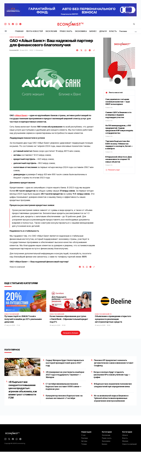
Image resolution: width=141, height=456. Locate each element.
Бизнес (104, 444)
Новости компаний (17, 37)
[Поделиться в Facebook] (77, 50)
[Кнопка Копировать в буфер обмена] (93, 50)
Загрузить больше (70, 333)
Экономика (106, 441)
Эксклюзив (106, 435)
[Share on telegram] (89, 50)
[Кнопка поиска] (134, 24)
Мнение (125, 441)
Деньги (125, 435)
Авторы (84, 441)
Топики (84, 444)
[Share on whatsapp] (85, 50)
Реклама (84, 438)
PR (110, 314)
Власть (125, 438)
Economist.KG (14, 50)
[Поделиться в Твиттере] (81, 50)
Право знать (106, 438)
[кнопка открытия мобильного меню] (5, 31)
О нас (83, 435)
